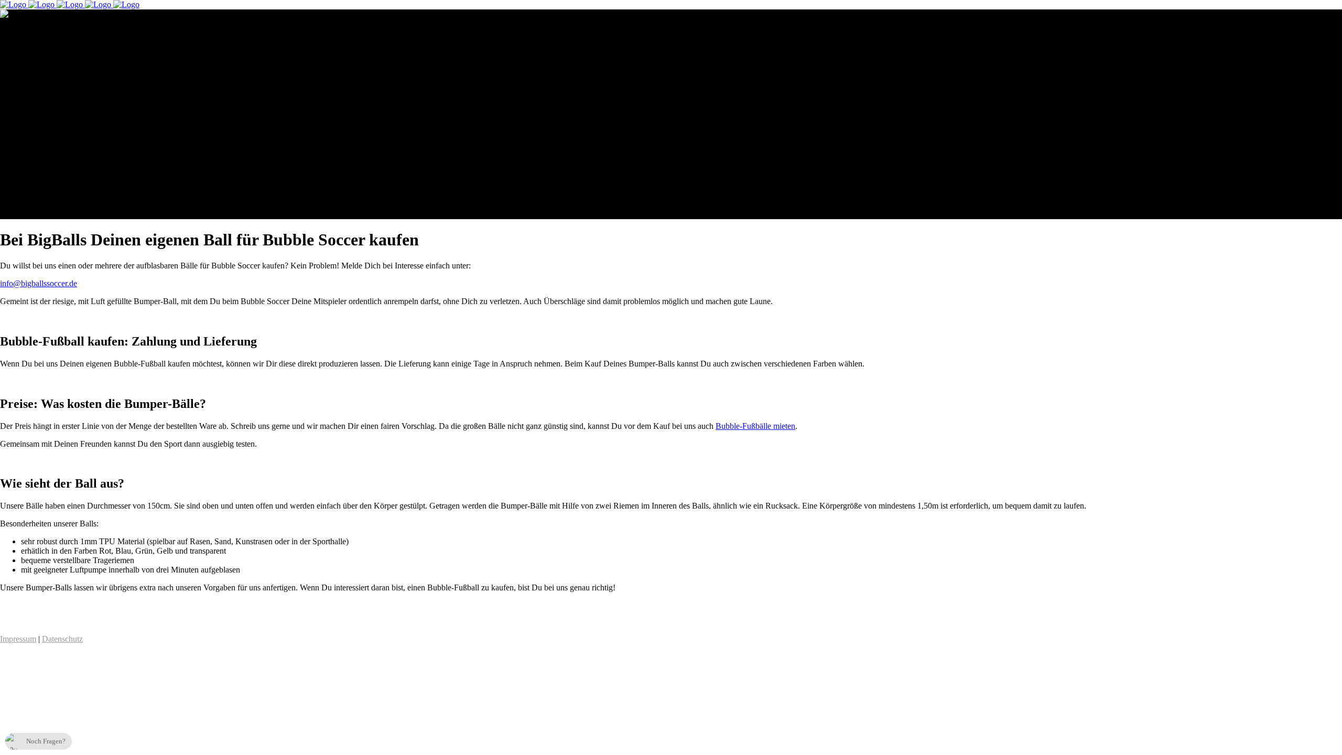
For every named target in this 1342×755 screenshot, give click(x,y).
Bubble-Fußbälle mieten (755, 426)
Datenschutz (62, 638)
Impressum (18, 638)
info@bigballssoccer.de (38, 283)
